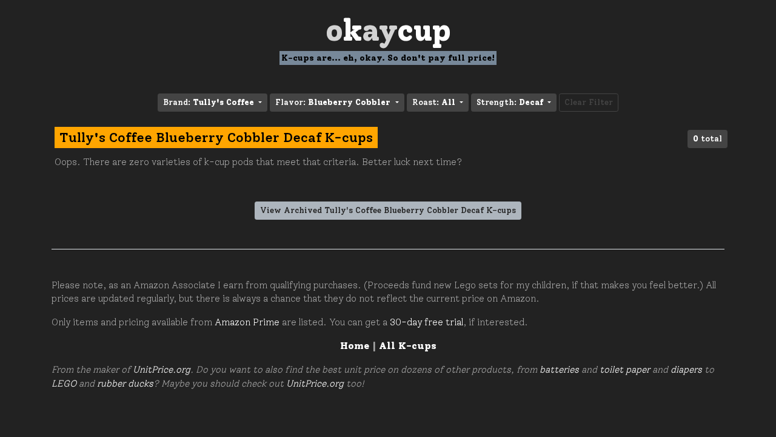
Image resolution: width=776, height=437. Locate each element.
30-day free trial (426, 322)
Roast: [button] (433, 102)
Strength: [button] (510, 102)
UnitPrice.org (161, 369)
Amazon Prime (247, 322)
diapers (686, 369)
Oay (388, 30)
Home (354, 345)
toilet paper (625, 369)
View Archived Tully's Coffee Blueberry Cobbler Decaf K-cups (388, 210)
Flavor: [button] (332, 102)
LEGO (64, 383)
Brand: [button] (208, 102)
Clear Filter (588, 102)
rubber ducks (125, 383)
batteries (559, 369)
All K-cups (407, 345)
